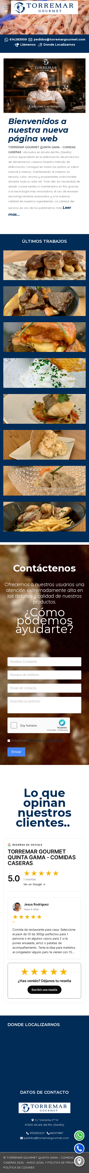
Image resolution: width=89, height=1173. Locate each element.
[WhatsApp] (79, 1135)
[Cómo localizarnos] (79, 1161)
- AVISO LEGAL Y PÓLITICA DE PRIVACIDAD (53, 1162)
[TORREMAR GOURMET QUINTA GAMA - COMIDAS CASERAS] (44, 7)
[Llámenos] (19, 44)
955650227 (37, 1133)
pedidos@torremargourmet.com (46, 1138)
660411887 (56, 1133)
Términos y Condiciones (45, 740)
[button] (44, 265)
